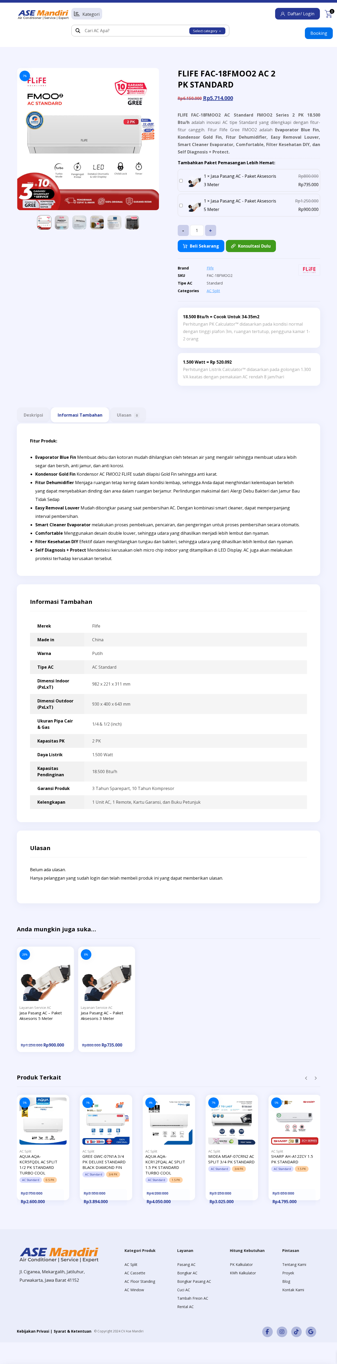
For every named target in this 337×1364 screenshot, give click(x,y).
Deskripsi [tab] (33, 415)
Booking (318, 33)
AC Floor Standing (140, 1281)
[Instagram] (282, 1332)
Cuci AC (183, 1289)
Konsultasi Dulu (254, 246)
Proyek (288, 1272)
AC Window (134, 1289)
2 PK (96, 741)
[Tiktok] (296, 1332)
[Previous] (306, 1078)
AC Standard (104, 667)
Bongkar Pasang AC (194, 1281)
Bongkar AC (187, 1272)
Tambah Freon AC (192, 1298)
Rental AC (185, 1306)
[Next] (315, 1078)
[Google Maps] (311, 1332)
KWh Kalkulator (243, 1272)
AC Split (213, 290)
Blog (286, 1281)
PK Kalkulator (241, 1264)
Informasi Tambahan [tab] (80, 415)
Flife (210, 268)
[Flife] (309, 270)
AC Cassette (135, 1272)
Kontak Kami (293, 1289)
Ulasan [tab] (127, 415)
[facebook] (267, 1332)
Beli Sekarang (204, 246)
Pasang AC (186, 1264)
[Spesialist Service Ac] (43, 15)
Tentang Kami (294, 1264)
